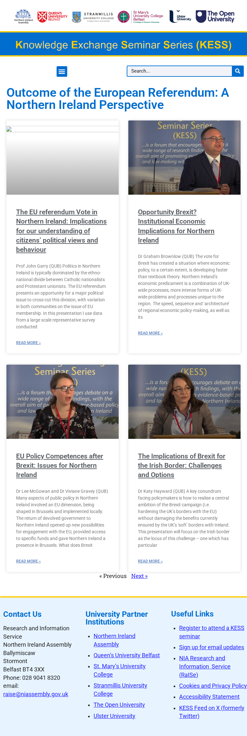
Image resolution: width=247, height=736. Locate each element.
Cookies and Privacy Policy (213, 686)
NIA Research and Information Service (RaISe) (205, 666)
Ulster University (114, 716)
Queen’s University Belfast (127, 655)
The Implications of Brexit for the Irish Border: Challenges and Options (181, 465)
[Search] (237, 71)
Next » (139, 576)
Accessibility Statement (209, 697)
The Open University (119, 705)
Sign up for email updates (211, 647)
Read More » (28, 343)
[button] (62, 71)
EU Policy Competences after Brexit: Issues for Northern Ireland (59, 465)
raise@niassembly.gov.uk (35, 694)
